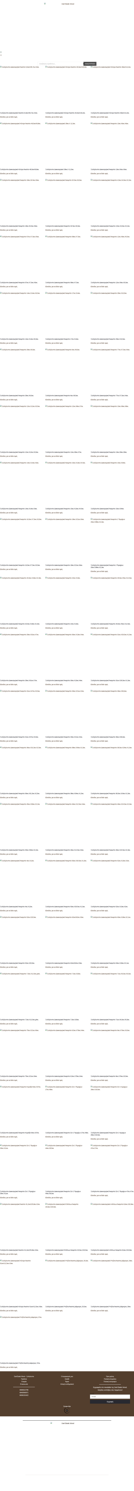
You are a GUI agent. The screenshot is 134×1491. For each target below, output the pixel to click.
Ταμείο (67, 1381)
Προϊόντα (24, 1379)
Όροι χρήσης (110, 1376)
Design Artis (67, 1406)
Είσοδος (67, 1483)
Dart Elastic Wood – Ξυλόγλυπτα (24, 1376)
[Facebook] (67, 1389)
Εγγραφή (67, 1488)
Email (92, 1394)
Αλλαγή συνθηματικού (67, 1384)
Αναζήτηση (90, 64)
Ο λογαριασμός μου (67, 1376)
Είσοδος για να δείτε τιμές (8, 117)
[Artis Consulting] (67, 1410)
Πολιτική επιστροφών (110, 1381)
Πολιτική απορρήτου (110, 1379)
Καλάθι (67, 1379)
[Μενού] (1, 52)
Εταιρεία (23, 1381)
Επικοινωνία (24, 1384)
